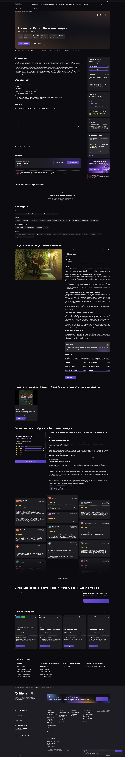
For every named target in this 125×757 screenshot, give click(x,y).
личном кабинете (98, 595)
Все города (49, 722)
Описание (17, 50)
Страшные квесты (51, 738)
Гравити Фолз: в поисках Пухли (24, 628)
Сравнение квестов (51, 725)
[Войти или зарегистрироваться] (105, 4)
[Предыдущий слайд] (17, 126)
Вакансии (49, 731)
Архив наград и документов (50, 729)
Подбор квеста (35, 4)
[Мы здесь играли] (97, 15)
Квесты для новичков (51, 746)
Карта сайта (50, 723)
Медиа (32, 50)
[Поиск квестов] (102, 4)
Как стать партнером (87, 718)
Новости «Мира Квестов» (62, 719)
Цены (37, 50)
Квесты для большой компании (51, 744)
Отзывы (67, 50)
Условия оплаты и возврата (72, 755)
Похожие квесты (75, 50)
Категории (52, 50)
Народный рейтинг (60, 4)
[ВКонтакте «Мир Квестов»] (16, 736)
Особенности (25, 50)
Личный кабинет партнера (86, 720)
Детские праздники (75, 712)
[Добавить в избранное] (103, 15)
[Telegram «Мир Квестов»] (19, 736)
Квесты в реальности (52, 714)
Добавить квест (86, 712)
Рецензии (60, 50)
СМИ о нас (61, 721)
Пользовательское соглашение (36, 755)
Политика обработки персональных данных (54, 755)
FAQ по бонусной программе (63, 716)
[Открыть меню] (109, 4)
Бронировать (44, 50)
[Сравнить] (100, 15)
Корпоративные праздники (74, 715)
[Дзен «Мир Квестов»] (25, 736)
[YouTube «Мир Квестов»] (22, 736)
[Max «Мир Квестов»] (28, 736)
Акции (48, 727)
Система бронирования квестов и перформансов (88, 715)
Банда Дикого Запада (96, 629)
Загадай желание (70, 629)
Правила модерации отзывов (21, 755)
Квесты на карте (70, 4)
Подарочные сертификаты (48, 4)
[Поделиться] (105, 15)
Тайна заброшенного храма (50, 629)
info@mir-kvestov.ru (68, 173)
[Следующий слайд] (78, 126)
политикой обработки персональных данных (99, 751)
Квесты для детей (51, 740)
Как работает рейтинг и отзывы (64, 713)
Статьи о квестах (63, 722)
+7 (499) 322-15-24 (59, 199)
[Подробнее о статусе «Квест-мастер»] (92, 523)
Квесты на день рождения (53, 741)
